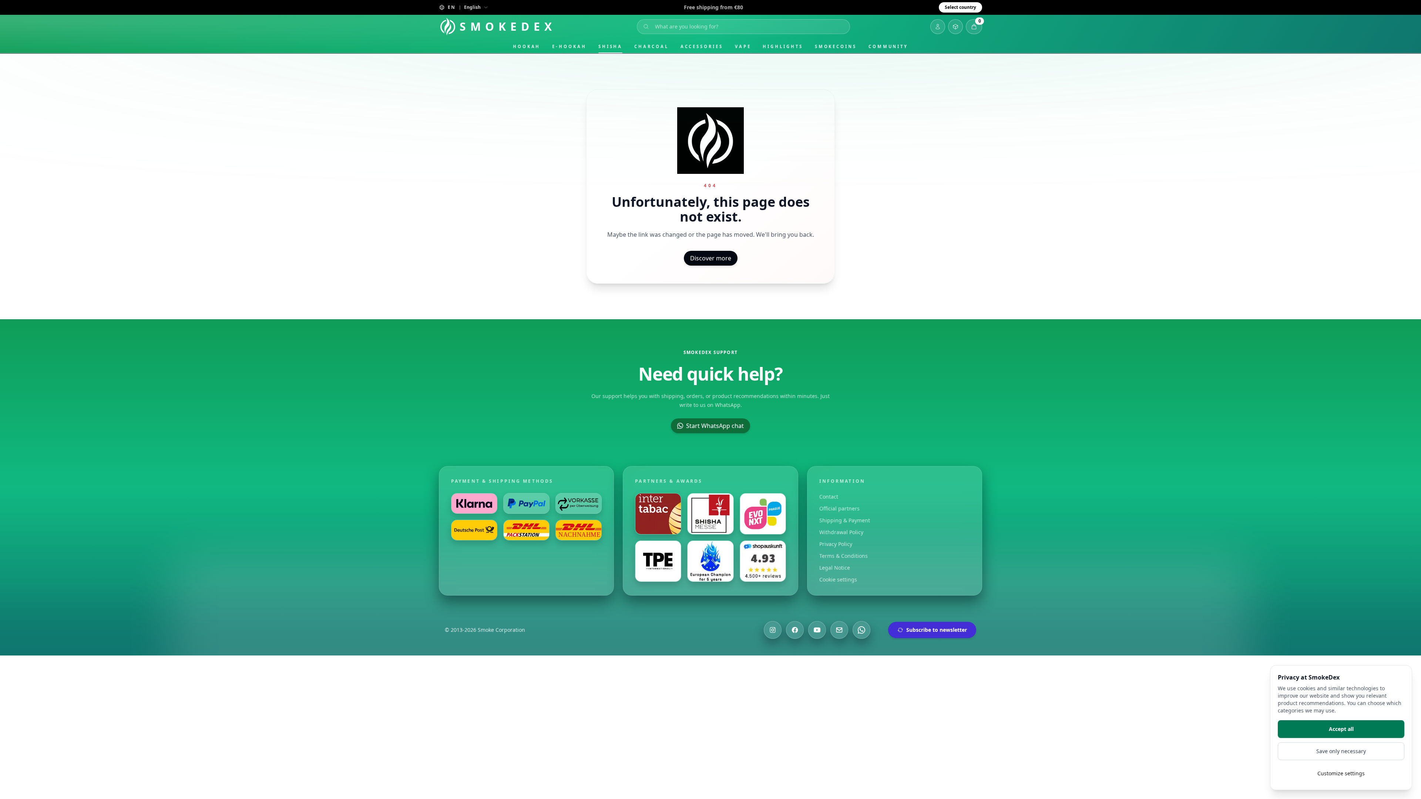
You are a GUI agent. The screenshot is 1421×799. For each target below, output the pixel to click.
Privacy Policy (835, 543)
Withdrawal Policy (841, 532)
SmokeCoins (836, 46)
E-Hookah (569, 46)
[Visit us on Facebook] (795, 630)
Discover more (710, 258)
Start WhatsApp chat (715, 426)
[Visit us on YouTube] (817, 630)
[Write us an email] (839, 630)
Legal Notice (834, 567)
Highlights (783, 46)
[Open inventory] (955, 26)
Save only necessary (1341, 751)
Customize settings (1341, 773)
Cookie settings (838, 579)
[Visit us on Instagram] (773, 630)
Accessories (702, 46)
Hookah (527, 46)
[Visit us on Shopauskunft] (763, 561)
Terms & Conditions (843, 555)
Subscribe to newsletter (936, 629)
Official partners (839, 508)
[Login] (937, 26)
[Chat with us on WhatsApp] (861, 630)
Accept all (1341, 728)
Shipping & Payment (844, 520)
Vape (743, 46)
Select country (960, 7)
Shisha (610, 46)
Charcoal (651, 46)
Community (888, 46)
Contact (828, 496)
